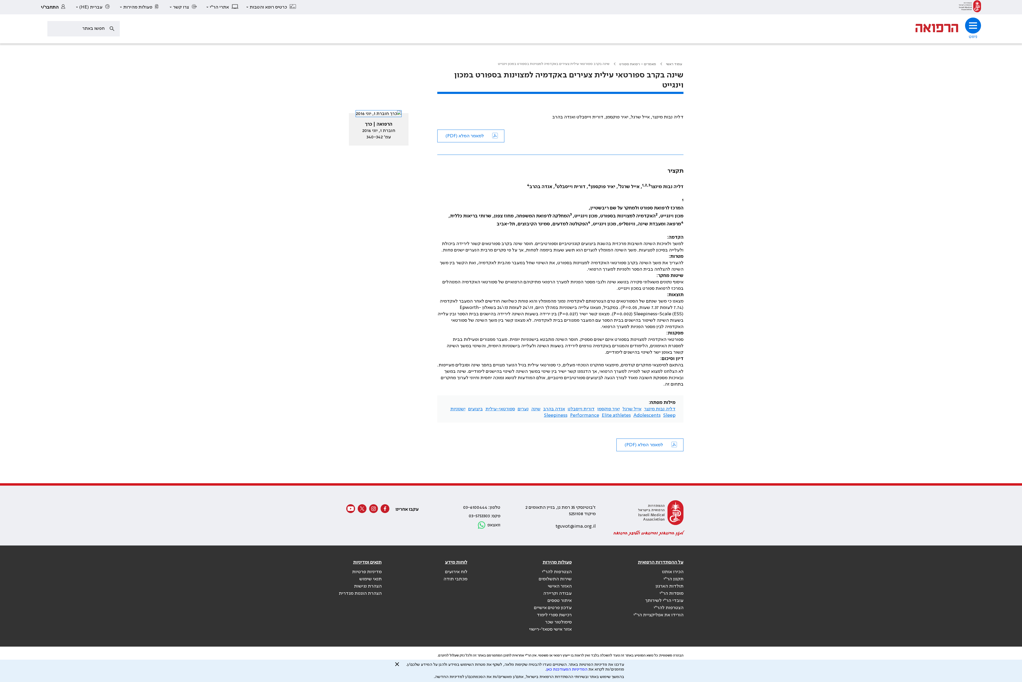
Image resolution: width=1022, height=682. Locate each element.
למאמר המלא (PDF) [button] (465, 136)
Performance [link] (584, 415)
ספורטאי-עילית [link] (500, 409)
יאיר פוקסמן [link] (608, 409)
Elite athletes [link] (616, 415)
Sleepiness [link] (555, 415)
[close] (397, 666)
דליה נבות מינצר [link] (659, 409)
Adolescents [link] (647, 415)
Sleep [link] (669, 415)
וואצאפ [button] (493, 525)
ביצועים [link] (475, 409)
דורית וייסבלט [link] (581, 409)
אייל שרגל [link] (632, 409)
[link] (970, 7)
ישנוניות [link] (457, 409)
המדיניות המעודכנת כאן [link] (566, 669)
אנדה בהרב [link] (554, 409)
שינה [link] (536, 409)
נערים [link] (523, 409)
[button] (271, 7)
